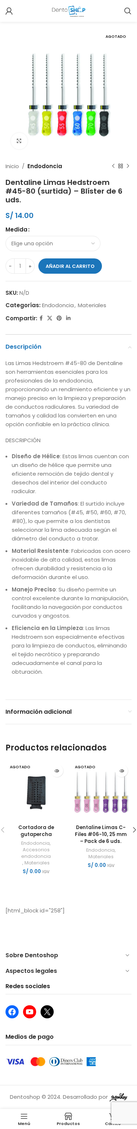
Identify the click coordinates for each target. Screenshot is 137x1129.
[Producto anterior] (113, 166)
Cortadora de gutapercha (36, 831)
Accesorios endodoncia (36, 853)
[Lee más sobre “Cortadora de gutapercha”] (56, 770)
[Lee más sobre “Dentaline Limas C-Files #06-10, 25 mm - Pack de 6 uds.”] (121, 770)
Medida (16, 229)
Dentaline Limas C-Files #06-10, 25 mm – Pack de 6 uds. (101, 834)
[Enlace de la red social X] (49, 318)
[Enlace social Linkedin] (68, 318)
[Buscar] (128, 11)
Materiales (92, 305)
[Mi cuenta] (9, 11)
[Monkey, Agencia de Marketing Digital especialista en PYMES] (118, 1097)
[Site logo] (68, 10)
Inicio (12, 166)
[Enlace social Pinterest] (59, 318)
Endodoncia (44, 166)
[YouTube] (29, 1011)
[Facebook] (12, 1011)
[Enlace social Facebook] (41, 318)
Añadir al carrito (70, 266)
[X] (47, 1011)
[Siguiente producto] (128, 166)
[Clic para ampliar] (19, 141)
